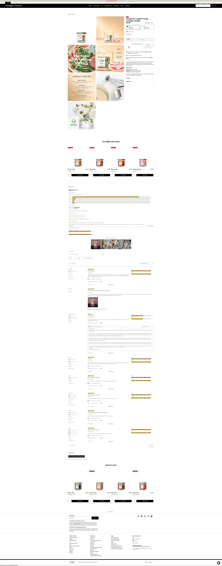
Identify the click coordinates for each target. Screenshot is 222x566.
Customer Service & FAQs (95, 540)
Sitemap (71, 552)
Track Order (92, 537)
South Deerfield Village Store (96, 547)
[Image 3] (82, 59)
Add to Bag (142, 39)
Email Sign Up (71, 515)
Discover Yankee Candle (74, 546)
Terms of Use (113, 543)
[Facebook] (138, 516)
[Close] (220, 1)
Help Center (136, 543)
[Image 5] (82, 87)
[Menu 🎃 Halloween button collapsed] (119, 5)
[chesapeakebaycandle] (22, 3)
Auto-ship (92, 544)
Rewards (92, 543)
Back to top (110, 511)
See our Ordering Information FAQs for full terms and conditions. (142, 549)
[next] (121, 1)
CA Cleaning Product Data (116, 547)
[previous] (100, 1)
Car (102, 5)
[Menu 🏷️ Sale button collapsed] (123, 5)
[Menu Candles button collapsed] (92, 5)
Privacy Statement (77, 523)
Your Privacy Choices (115, 540)
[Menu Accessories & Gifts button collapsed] (112, 5)
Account (92, 539)
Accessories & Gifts (108, 5)
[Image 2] (110, 30)
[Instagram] (145, 516)
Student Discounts (94, 554)
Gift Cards (71, 548)
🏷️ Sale (122, 5)
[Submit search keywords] (211, 5)
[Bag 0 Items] (216, 6)
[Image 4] (110, 59)
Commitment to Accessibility (117, 548)
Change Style (148, 45)
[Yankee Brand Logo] (13, 6)
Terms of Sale (114, 544)
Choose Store (130, 31)
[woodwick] (15, 3)
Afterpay (92, 546)
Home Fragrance (97, 5)
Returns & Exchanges (94, 551)
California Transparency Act (116, 545)
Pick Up (91, 552)
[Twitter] (142, 516)
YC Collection (127, 5)
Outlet (70, 547)
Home (69, 14)
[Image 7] (82, 115)
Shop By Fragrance (73, 537)
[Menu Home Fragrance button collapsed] (100, 5)
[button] (218, 563)
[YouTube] (151, 516)
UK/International (93, 548)
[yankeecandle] (8, 3)
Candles (90, 5)
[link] (71, 171)
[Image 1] (82, 30)
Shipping (92, 550)
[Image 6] (110, 87)
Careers (70, 551)
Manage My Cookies (115, 539)
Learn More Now (135, 53)
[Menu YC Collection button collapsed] (130, 5)
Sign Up (95, 518)
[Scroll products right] (154, 158)
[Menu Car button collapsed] (103, 5)
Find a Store (92, 541)
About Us (71, 550)
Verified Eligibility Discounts (96, 555)
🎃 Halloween (116, 5)
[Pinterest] (148, 516)
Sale (70, 544)
